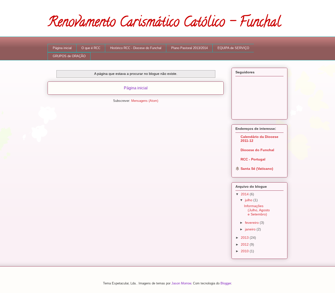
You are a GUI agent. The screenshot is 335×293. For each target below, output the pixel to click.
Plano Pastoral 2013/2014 (189, 48)
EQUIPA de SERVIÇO (233, 48)
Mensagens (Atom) (144, 101)
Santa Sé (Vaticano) (257, 169)
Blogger (225, 283)
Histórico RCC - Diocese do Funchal (135, 48)
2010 (245, 251)
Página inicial (62, 48)
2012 (245, 244)
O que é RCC (90, 48)
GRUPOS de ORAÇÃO (69, 56)
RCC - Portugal (253, 159)
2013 (245, 238)
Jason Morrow (181, 283)
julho (249, 200)
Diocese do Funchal (257, 150)
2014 (245, 194)
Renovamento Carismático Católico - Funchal (164, 23)
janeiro (251, 229)
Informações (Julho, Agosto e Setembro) (257, 210)
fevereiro (252, 223)
